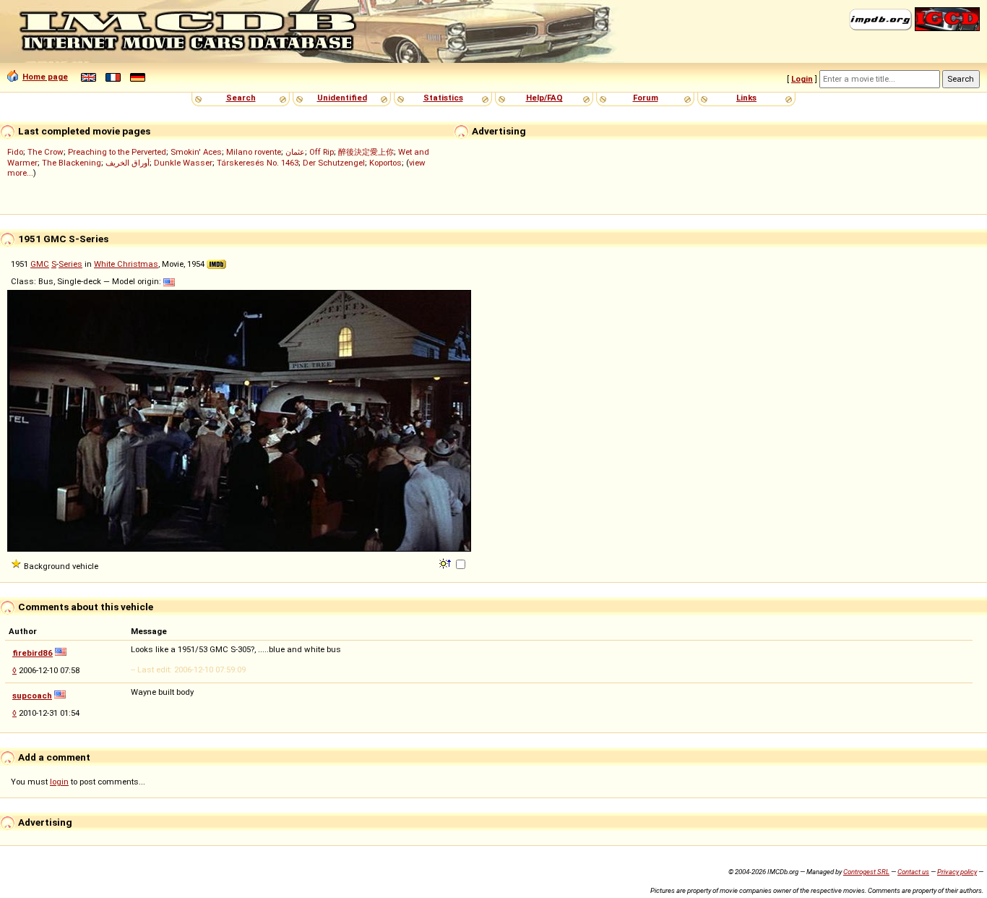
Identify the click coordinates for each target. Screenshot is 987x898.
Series (70, 264)
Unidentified (342, 98)
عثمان (295, 152)
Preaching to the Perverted (117, 152)
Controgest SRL (866, 872)
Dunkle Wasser (183, 163)
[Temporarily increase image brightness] (446, 562)
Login (802, 79)
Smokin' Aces (196, 152)
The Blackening (71, 163)
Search (241, 98)
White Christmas (126, 264)
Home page (45, 77)
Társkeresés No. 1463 (257, 163)
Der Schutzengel (334, 163)
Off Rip (321, 152)
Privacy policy (957, 872)
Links (746, 98)
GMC (39, 264)
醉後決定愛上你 (366, 152)
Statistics (443, 98)
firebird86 (32, 653)
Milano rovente (253, 152)
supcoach (32, 695)
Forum (645, 98)
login (59, 782)
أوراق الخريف (127, 163)
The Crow (45, 152)
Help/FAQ (544, 98)
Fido (15, 152)
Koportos (385, 163)
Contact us (913, 872)
